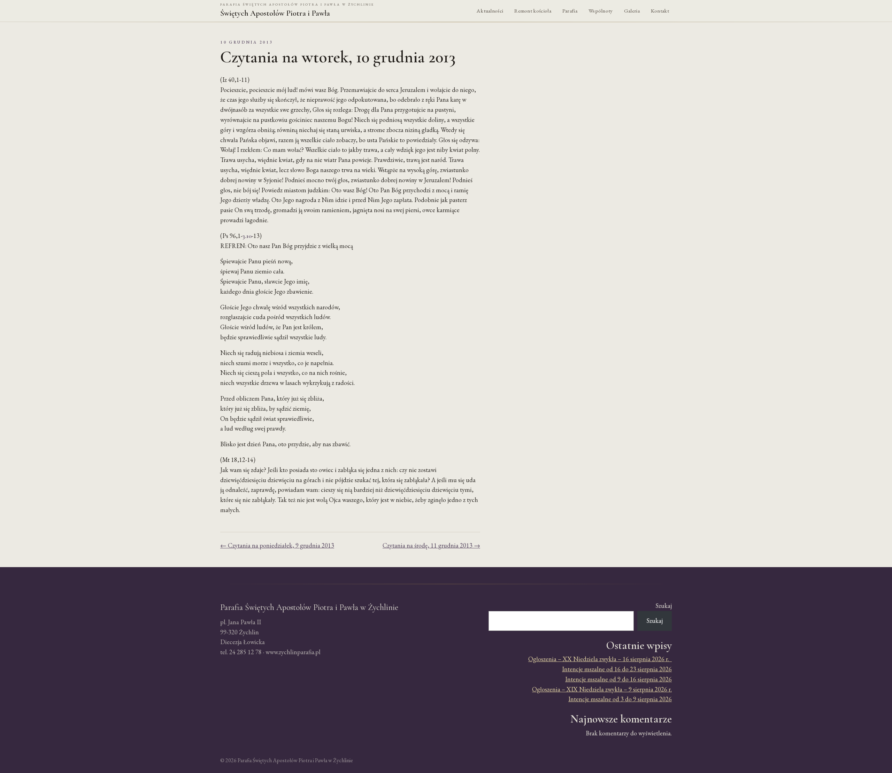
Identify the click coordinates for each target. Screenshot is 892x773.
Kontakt (660, 10)
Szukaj (663, 606)
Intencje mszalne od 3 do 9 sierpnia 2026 (620, 699)
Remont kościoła (532, 10)
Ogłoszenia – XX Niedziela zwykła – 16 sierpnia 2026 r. (600, 659)
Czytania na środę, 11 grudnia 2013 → (431, 545)
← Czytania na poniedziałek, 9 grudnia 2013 (277, 545)
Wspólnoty (601, 10)
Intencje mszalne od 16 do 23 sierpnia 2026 (617, 669)
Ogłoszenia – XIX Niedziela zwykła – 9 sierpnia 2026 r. (602, 689)
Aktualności (490, 10)
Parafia (569, 10)
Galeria (632, 10)
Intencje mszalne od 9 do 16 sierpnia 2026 (618, 679)
